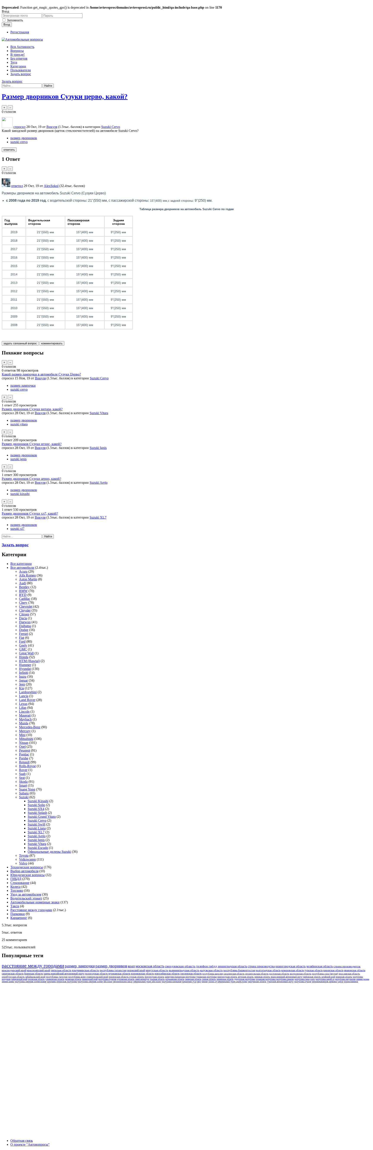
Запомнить (15, 20)
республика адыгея (302, 981)
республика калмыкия (172, 981)
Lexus (23, 704)
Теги (13, 62)
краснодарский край (14, 970)
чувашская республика (206, 977)
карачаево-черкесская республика (62, 981)
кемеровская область (292, 970)
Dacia (23, 618)
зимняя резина (362, 979)
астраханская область (174, 979)
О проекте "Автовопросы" (30, 1144)
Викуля (40, 378)
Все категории (21, 563)
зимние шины (8, 981)
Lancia (23, 696)
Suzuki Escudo (38, 848)
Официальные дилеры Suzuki (49, 851)
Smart (23, 785)
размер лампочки (23, 385)
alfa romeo (107, 981)
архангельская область (257, 973)
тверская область (61, 970)
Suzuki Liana (37, 828)
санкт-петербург (142, 979)
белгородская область (154, 977)
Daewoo (25, 622)
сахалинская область (234, 973)
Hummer (25, 665)
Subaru (24, 793)
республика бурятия (107, 979)
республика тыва (302, 979)
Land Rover (27, 700)
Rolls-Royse (27, 766)
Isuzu (22, 676)
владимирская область (85, 970)
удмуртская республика (244, 979)
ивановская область (354, 970)
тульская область (314, 970)
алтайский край (328, 977)
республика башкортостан (239, 970)
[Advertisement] (34, 1049)
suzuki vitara (19, 424)
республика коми (77, 976)
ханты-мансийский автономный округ (64, 973)
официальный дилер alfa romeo (147, 981)
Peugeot (24, 750)
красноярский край (38, 970)
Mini (22, 735)
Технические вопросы (26, 867)
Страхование (19, 883)
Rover (23, 770)
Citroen (24, 614)
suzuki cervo (19, 142)
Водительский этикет (26, 898)
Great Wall (26, 653)
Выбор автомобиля (24, 871)
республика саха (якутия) (325, 973)
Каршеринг (18, 918)
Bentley (24, 587)
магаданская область (257, 981)
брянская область (33, 973)
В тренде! (17, 54)
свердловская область (180, 966)
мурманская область (119, 973)
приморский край (90, 979)
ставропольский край (97, 976)
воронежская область (142, 973)
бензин (205, 981)
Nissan (23, 742)
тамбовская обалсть (312, 977)
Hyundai (25, 669)
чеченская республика (265, 979)
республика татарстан (113, 970)
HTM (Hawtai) (29, 661)
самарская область (193, 979)
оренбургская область (13, 976)
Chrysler (25, 610)
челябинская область (319, 966)
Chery (23, 602)
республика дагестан (57, 976)
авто (199, 981)
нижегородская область (290, 966)
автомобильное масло (123, 981)
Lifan (22, 707)
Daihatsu (25, 626)
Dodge (23, 630)
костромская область (300, 973)
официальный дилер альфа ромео (232, 981)
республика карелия (212, 973)
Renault (24, 762)
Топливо (16, 890)
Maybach (25, 719)
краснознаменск (351, 981)
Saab (22, 774)
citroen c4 (212, 981)
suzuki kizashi (20, 494)
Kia (21, 688)
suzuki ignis (18, 459)
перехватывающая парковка (324, 981)
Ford (22, 641)
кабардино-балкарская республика (180, 977)
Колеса (15, 886)
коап (131, 966)
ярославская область (349, 973)
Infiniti (23, 672)
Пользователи (20, 70)
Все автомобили (22, 567)
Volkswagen (27, 859)
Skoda (23, 781)
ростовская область (279, 973)
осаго (312, 979)
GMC (23, 649)
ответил (17, 186)
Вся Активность (22, 47)
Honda (23, 657)
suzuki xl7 (17, 528)
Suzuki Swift (36, 824)
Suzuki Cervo (110, 127)
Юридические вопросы (27, 875)
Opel (22, 746)
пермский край (136, 970)
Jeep (22, 684)
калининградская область (184, 970)
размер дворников (23, 138)
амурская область (246, 977)
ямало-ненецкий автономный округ (286, 977)
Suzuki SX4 (36, 809)
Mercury (25, 731)
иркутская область (157, 970)
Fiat (21, 637)
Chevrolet (25, 606)
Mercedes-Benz (29, 727)
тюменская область (225, 979)
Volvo (23, 863)
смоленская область (191, 973)
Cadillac (24, 599)
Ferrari (23, 634)
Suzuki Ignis (98, 448)
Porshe (23, 758)
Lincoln (24, 711)
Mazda (23, 723)
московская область (150, 966)
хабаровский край (19, 979)
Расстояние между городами (31, 910)
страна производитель (346, 966)
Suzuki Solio (36, 805)
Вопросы (17, 51)
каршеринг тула (189, 981)
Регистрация (19, 32)
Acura (23, 571)
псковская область (344, 977)
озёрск (340, 981)
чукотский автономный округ (280, 981)
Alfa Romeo (27, 575)
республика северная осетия (90, 981)
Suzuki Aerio (98, 482)
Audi (22, 583)
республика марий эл (325, 979)
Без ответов (18, 58)
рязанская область (73, 979)
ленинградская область (232, 966)
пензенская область (119, 976)
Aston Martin (28, 579)
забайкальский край (35, 976)
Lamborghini (28, 692)
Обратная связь (21, 1140)
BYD (23, 595)
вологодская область (96, 973)
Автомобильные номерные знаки (35, 902)
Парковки (17, 914)
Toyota (23, 855)
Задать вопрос (20, 74)
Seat (22, 777)
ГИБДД (15, 879)
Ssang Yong (27, 789)
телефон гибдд (206, 966)
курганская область (125, 979)
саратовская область (13, 973)
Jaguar (23, 680)
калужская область (211, 970)
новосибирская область (167, 973)
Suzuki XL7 (98, 517)
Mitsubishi (26, 739)
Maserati (25, 715)
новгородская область (227, 977)
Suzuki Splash (37, 813)
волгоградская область (268, 970)
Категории (18, 66)
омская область (209, 979)
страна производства (261, 966)
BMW (23, 591)
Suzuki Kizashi (38, 801)
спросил (19, 127)
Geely (23, 645)
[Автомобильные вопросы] (22, 39)
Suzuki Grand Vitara (42, 816)
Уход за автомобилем (25, 894)
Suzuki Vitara (99, 413)
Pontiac (24, 754)
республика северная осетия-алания (30, 981)
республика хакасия (285, 979)
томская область (157, 979)
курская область (136, 977)
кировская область (333, 970)
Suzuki (23, 797)
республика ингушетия (345, 979)
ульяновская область (54, 979)
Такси (14, 906)
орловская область (36, 979)
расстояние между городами (33, 965)
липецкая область (262, 977)
